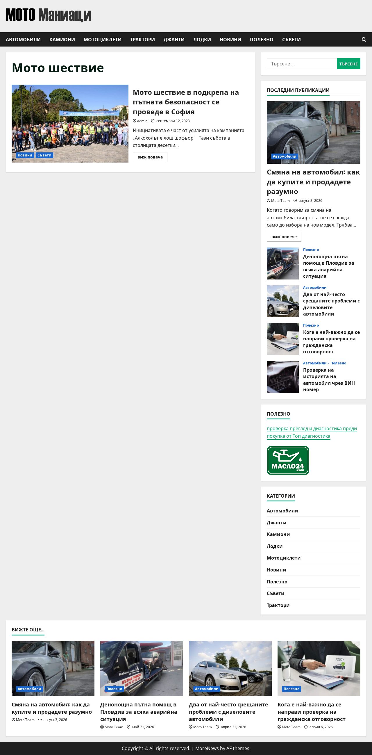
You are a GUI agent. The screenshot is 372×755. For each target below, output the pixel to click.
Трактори (142, 39)
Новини (230, 39)
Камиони (62, 39)
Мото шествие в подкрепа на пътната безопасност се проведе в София (70, 124)
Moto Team (280, 200)
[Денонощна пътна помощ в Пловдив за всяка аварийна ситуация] (141, 668)
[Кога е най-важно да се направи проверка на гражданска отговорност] (319, 668)
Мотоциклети (102, 39)
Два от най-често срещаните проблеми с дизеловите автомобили (283, 301)
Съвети (291, 39)
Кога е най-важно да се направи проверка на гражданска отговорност (283, 339)
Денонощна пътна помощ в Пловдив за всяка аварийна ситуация (283, 263)
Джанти (174, 39)
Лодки (202, 39)
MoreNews (207, 748)
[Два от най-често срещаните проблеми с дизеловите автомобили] (230, 668)
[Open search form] (364, 39)
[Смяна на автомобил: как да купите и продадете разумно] (313, 132)
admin (142, 120)
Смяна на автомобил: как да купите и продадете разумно (313, 181)
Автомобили (23, 39)
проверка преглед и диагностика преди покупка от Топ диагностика (312, 432)
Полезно (261, 39)
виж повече (152, 158)
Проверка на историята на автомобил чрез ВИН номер (283, 377)
